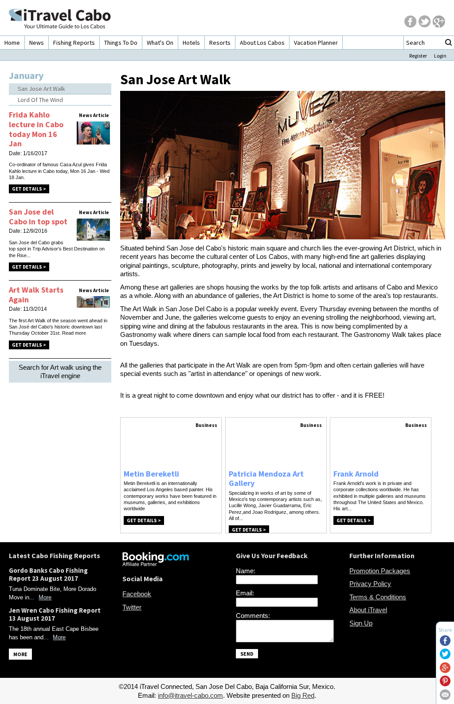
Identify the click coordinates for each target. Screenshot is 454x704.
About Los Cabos (262, 43)
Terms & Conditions (377, 597)
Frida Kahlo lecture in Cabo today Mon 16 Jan (36, 129)
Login (440, 55)
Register (418, 55)
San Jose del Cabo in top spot (38, 217)
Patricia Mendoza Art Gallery (266, 479)
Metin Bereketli (151, 474)
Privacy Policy (370, 583)
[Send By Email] (445, 697)
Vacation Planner (316, 43)
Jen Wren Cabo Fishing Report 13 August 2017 (55, 614)
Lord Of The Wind (40, 100)
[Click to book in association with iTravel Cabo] (155, 563)
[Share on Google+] (445, 670)
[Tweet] (445, 657)
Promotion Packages (379, 571)
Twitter (131, 607)
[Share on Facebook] (445, 643)
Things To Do (120, 43)
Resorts (220, 43)
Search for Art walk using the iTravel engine (60, 372)
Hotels (191, 43)
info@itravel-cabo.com (190, 695)
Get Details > (29, 189)
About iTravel (368, 610)
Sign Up (360, 623)
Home (12, 43)
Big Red (302, 695)
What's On (160, 43)
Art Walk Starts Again (36, 295)
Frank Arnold (356, 474)
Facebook (136, 594)
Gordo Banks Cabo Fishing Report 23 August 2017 (48, 574)
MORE (20, 654)
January (26, 75)
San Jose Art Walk (41, 89)
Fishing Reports (74, 43)
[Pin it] (445, 684)
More (45, 597)
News (36, 43)
